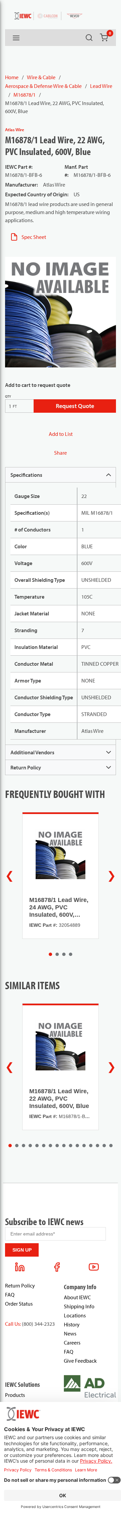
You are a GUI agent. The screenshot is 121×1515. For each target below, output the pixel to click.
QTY (8, 396)
